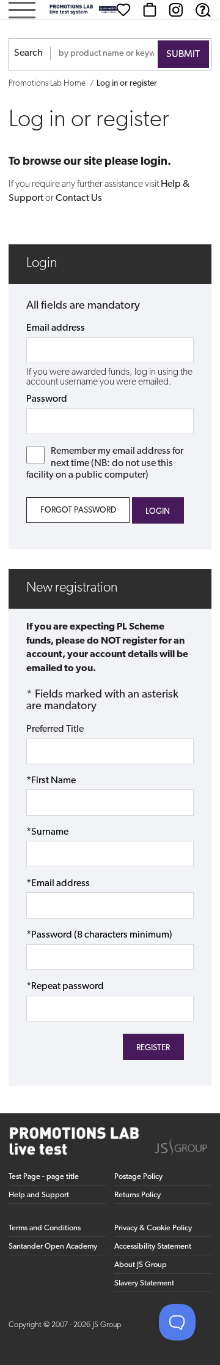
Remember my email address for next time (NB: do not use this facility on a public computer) (104, 462)
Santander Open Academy (53, 1246)
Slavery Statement (144, 1283)
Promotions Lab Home (47, 84)
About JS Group (140, 1265)
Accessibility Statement (152, 1246)
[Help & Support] (202, 9)
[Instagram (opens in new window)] (176, 9)
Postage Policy (138, 1177)
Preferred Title (55, 729)
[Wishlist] (123, 9)
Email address (55, 328)
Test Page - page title (44, 1177)
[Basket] (149, 9)
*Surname (47, 832)
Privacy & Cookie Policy (153, 1228)
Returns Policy (137, 1195)
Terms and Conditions (45, 1228)
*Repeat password (65, 986)
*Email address (58, 884)
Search (28, 53)
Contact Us (79, 198)
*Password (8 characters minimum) (99, 935)
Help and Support (39, 1195)
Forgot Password (78, 510)
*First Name (51, 781)
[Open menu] (22, 11)
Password (46, 399)
